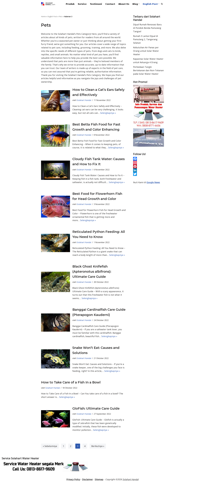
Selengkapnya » (108, 112)
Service (82, 3)
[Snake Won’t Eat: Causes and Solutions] (55, 358)
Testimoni (96, 3)
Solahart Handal (84, 100)
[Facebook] (148, 159)
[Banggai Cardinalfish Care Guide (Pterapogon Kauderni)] (55, 322)
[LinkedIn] (148, 170)
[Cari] (162, 4)
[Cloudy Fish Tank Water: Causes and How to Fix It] (55, 170)
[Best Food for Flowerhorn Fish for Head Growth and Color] (55, 207)
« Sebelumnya (50, 446)
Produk (70, 3)
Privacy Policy (73, 479)
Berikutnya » (97, 446)
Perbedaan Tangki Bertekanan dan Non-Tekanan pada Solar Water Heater (148, 70)
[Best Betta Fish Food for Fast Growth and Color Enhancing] (55, 135)
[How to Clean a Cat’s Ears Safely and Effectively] (55, 100)
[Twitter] (148, 174)
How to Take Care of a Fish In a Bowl (71, 382)
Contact (110, 3)
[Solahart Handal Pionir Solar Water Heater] (48, 4)
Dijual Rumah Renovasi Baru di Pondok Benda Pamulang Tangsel (147, 28)
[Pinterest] (148, 166)
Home (43, 16)
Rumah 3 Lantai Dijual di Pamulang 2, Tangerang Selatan (145, 39)
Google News (153, 182)
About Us (123, 3)
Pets (60, 16)
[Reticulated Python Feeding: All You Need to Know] (55, 243)
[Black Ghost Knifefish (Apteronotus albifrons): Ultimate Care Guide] (55, 282)
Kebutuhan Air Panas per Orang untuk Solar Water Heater (146, 51)
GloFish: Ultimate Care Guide (96, 408)
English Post (52, 16)
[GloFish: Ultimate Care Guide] (55, 418)
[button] (139, 3)
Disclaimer (87, 479)
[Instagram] (148, 163)
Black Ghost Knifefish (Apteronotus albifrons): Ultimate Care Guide (91, 271)
